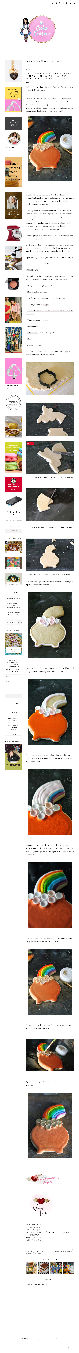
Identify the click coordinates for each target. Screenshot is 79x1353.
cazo (47, 276)
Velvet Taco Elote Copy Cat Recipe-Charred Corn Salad (14, 553)
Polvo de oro (32, 332)
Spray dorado (32, 326)
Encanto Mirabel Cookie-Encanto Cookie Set (14, 584)
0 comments (66, 1232)
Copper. (46, 304)
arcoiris (62, 276)
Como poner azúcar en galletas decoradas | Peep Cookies (35, 1251)
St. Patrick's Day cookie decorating (33, 1237)
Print (29, 82)
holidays (32, 1236)
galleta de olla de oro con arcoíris (34, 1230)
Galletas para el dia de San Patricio (33, 1233)
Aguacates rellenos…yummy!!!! (64, 1250)
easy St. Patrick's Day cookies (33, 1226)
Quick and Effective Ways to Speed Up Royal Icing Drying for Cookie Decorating (14, 569)
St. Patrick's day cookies (34, 1240)
